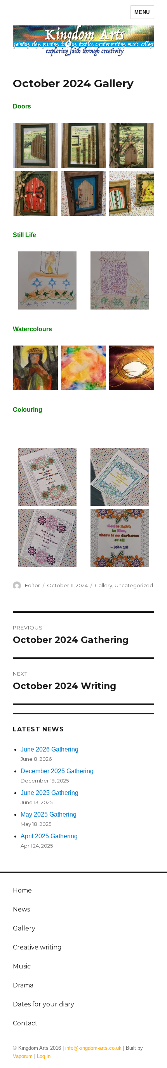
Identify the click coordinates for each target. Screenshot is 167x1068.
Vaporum (23, 1056)
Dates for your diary (43, 1004)
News (21, 909)
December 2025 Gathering (57, 771)
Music (22, 966)
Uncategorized (134, 585)
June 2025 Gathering (49, 792)
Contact (25, 1023)
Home (22, 890)
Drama (23, 985)
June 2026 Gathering (49, 749)
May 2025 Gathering (49, 814)
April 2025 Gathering (49, 836)
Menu (142, 12)
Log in (43, 1056)
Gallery (103, 585)
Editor (32, 585)
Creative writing (37, 947)
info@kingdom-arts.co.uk (93, 1048)
